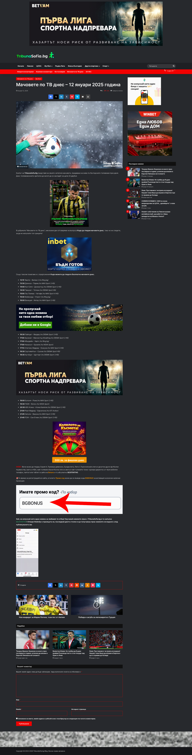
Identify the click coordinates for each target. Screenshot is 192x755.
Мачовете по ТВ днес (75, 72)
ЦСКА (38, 66)
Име (18, 700)
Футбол (47, 66)
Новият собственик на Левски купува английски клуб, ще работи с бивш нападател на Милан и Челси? (156, 214)
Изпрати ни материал (25, 72)
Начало (21, 66)
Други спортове (91, 66)
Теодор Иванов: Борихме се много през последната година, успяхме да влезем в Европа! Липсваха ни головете (32, 653)
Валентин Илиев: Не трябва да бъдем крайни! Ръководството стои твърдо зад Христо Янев (69, 653)
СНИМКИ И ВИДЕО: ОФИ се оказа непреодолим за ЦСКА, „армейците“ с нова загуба (158, 203)
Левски (30, 66)
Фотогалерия (60, 72)
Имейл (19, 709)
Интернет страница (78, 709)
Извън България (75, 66)
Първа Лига (60, 66)
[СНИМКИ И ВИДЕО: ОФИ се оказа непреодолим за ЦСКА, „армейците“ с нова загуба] (134, 204)
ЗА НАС (88, 72)
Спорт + (106, 66)
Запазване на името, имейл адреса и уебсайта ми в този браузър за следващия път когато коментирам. (57, 719)
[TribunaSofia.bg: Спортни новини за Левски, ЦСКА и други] (35, 55)
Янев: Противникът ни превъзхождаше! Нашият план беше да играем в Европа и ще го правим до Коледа (104, 653)
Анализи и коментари (44, 72)
